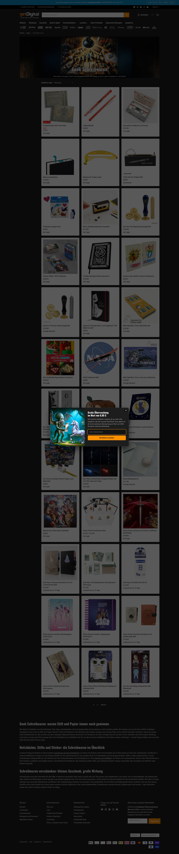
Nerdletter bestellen (106, 438)
